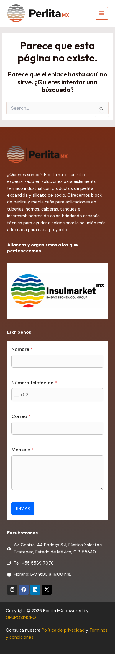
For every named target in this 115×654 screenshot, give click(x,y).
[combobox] (20, 394)
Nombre (22, 349)
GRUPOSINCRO (21, 617)
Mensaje (23, 450)
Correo (21, 416)
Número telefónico (34, 383)
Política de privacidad (63, 630)
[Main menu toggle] (102, 13)
